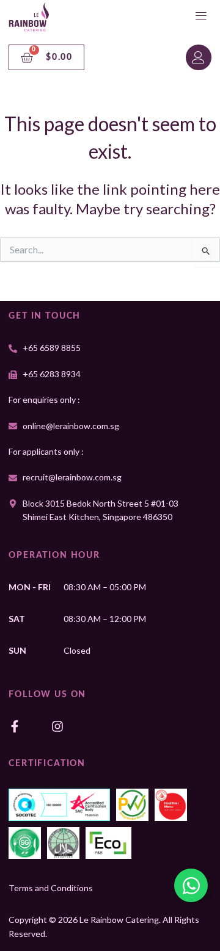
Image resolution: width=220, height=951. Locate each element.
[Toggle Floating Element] (191, 885)
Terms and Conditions (51, 888)
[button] (201, 16)
